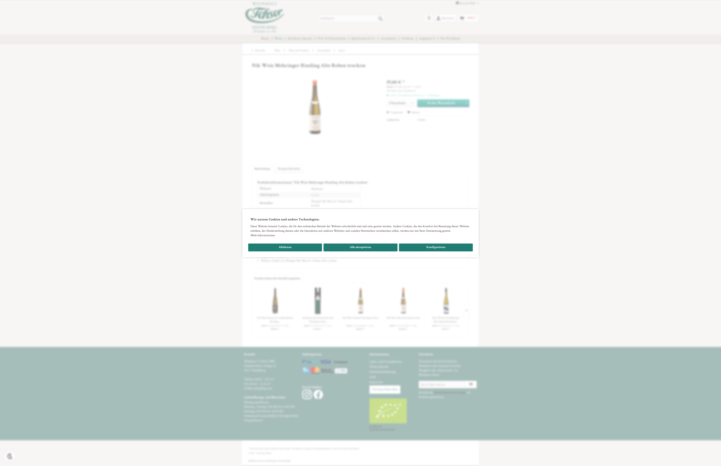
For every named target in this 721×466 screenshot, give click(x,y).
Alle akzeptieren (360, 247)
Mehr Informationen (262, 235)
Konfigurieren (435, 247)
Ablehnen (285, 247)
